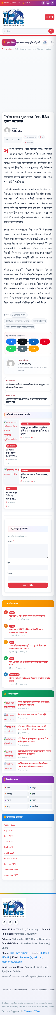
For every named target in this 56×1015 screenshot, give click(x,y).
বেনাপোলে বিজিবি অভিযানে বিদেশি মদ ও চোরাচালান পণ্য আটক (26, 631)
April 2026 (8, 847)
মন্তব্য (11, 541)
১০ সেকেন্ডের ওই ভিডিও (19, 315)
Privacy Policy (20, 990)
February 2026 (10, 858)
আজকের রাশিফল (26, 424)
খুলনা (33, 794)
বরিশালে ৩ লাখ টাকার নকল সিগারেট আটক (27, 616)
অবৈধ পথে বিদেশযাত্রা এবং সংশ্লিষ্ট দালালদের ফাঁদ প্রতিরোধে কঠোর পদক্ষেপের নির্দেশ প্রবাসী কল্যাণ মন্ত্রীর (33, 729)
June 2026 (8, 836)
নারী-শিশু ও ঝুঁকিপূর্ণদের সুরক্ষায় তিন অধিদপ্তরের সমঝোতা (33, 740)
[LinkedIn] (52, 3)
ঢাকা (8, 788)
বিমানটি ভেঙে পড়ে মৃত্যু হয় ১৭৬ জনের (17, 321)
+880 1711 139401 (19, 953)
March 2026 (9, 853)
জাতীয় (11, 642)
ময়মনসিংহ (35, 806)
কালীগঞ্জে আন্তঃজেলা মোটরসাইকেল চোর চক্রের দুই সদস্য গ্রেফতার (33, 765)
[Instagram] (48, 3)
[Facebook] (43, 3)
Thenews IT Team (32, 1011)
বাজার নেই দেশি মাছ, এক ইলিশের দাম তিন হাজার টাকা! (29, 679)
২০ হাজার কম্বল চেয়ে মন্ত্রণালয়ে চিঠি (11, 454)
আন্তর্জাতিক (9, 49)
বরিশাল (9, 800)
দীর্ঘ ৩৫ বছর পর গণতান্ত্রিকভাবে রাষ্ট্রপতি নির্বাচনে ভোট (28, 663)
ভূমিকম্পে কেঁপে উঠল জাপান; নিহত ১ (34, 476)
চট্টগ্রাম (34, 788)
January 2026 (10, 864)
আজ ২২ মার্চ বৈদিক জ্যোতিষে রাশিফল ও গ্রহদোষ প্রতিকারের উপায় (35, 431)
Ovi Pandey (17, 131)
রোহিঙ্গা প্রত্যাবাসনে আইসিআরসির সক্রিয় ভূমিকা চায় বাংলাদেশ (34, 752)
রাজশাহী (9, 794)
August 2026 (9, 825)
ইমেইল (11, 573)
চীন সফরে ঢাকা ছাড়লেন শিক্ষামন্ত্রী (32, 714)
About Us (7, 990)
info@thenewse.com (12, 962)
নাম (9, 563)
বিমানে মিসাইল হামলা (39, 321)
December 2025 (11, 869)
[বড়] (18, 139)
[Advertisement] (28, 80)
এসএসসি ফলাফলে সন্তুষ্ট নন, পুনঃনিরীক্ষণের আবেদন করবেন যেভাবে (27, 647)
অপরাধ (8, 489)
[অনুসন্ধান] (51, 31)
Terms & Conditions (38, 990)
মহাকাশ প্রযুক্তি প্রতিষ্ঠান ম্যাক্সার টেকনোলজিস (20, 327)
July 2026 (8, 830)
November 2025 (11, 875)
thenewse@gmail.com (31, 957)
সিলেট (33, 800)
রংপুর (8, 806)
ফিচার (11, 658)
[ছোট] (7, 139)
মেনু (51, 17)
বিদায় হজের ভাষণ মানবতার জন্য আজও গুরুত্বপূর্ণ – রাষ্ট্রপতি (34, 703)
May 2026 (8, 842)
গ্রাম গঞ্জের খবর (11, 446)
